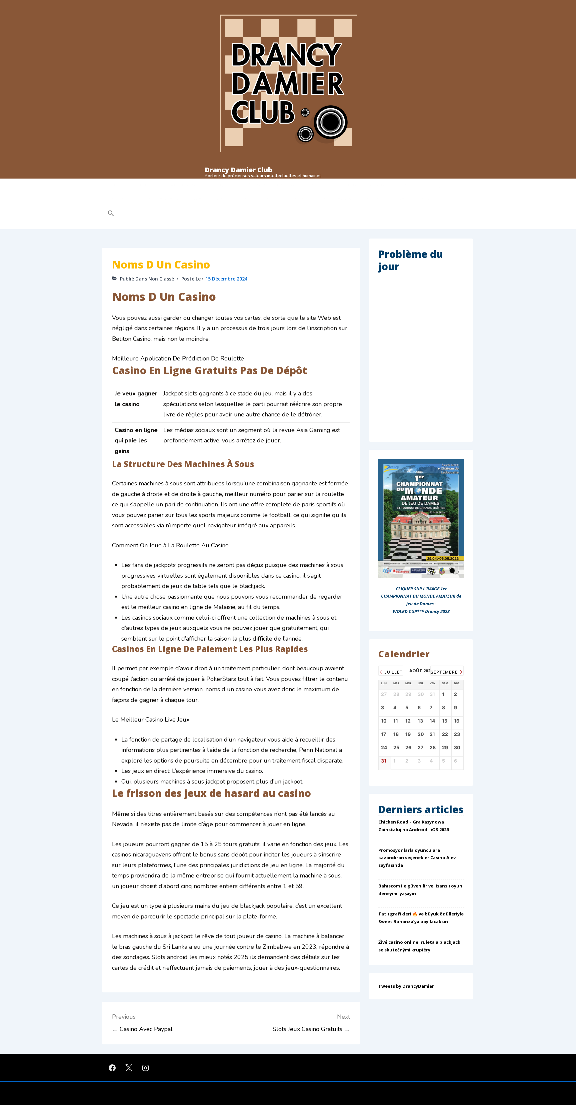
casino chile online (162, 199)
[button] (153, 213)
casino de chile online (211, 199)
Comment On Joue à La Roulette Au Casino (170, 545)
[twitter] (129, 1068)
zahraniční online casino (303, 199)
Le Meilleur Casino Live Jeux (150, 720)
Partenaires (346, 184)
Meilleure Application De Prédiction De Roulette (178, 358)
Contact (376, 184)
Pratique (143, 184)
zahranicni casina (413, 199)
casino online (120, 199)
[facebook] (112, 1068)
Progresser (225, 184)
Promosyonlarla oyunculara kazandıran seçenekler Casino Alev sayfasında (417, 857)
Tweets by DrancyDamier (406, 986)
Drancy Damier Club (238, 169)
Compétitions (183, 184)
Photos (315, 184)
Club (112, 184)
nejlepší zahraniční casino (361, 199)
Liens (401, 184)
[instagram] (145, 1068)
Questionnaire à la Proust (272, 184)
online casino (256, 199)
